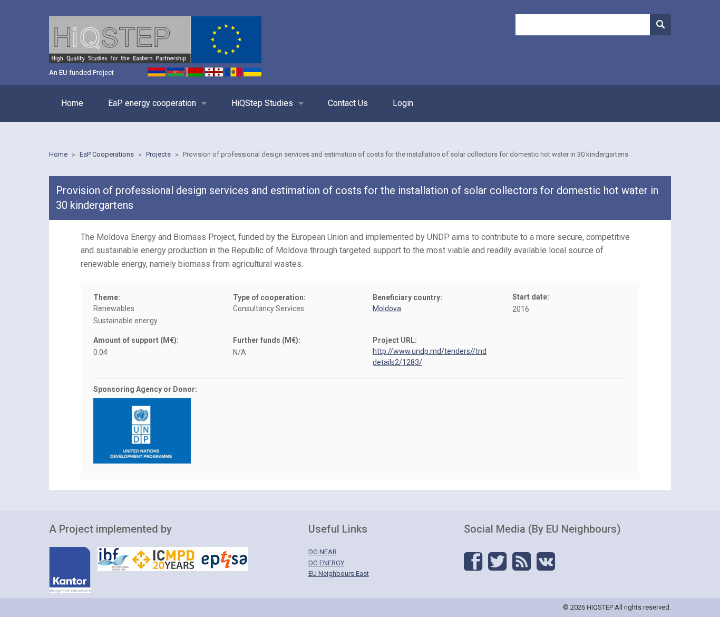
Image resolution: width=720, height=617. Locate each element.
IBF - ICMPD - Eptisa (173, 559)
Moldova (387, 308)
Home (72, 103)
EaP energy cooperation (152, 103)
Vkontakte (546, 561)
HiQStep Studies (262, 103)
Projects (158, 154)
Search (660, 24)
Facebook (473, 561)
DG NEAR (322, 552)
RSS (521, 561)
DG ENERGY (326, 563)
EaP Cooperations (107, 154)
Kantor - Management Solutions (70, 570)
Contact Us (348, 103)
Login (403, 103)
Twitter (497, 561)
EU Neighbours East (338, 573)
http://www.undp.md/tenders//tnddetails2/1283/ (430, 357)
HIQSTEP (155, 39)
